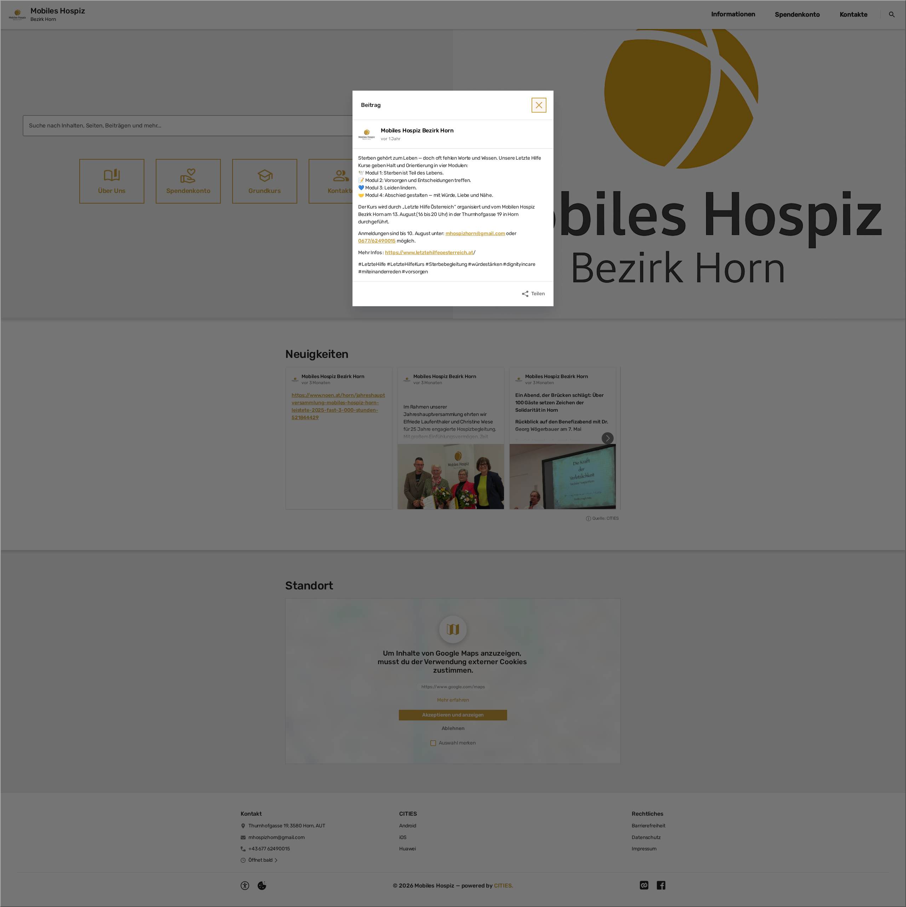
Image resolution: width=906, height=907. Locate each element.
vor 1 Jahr (391, 138)
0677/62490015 (377, 241)
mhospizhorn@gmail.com (475, 233)
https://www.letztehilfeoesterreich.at (429, 253)
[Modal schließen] (453, 453)
